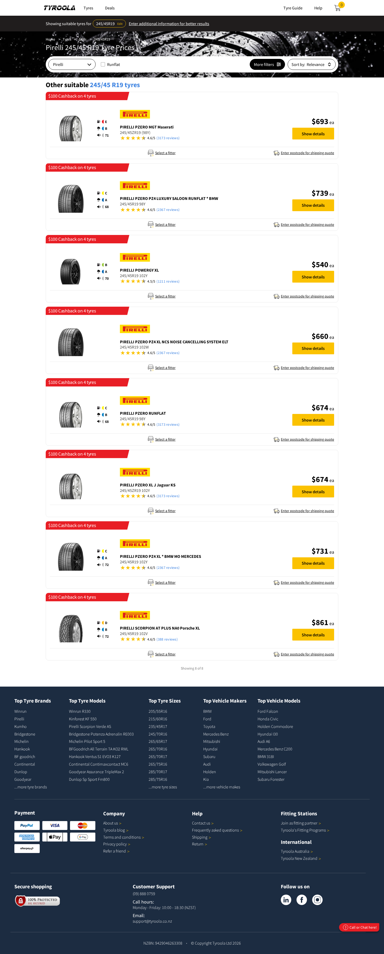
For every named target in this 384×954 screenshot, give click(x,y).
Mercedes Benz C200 (275, 748)
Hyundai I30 (268, 734)
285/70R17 (158, 771)
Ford (207, 718)
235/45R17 (158, 726)
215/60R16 (158, 718)
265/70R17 (158, 756)
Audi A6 (264, 741)
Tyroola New (299, 858)
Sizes (82, 39)
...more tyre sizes (163, 786)
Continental (24, 764)
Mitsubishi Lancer (272, 771)
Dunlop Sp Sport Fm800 (89, 779)
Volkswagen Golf (272, 764)
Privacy (115, 843)
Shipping (199, 837)
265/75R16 (158, 764)
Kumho (20, 726)
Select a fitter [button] (165, 152)
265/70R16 (158, 748)
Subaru (209, 756)
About (110, 823)
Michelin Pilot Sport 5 (87, 741)
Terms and (122, 837)
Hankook (22, 748)
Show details (313, 133)
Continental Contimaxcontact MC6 (98, 764)
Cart (343, 6)
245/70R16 (158, 734)
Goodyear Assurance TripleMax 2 (96, 771)
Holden (209, 771)
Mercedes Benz (216, 734)
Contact (201, 823)
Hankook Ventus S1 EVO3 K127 (95, 756)
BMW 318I (266, 756)
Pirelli (19, 718)
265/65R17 (158, 741)
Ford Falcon (268, 711)
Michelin (21, 741)
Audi (207, 764)
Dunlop (20, 771)
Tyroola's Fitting (303, 830)
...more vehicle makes (221, 786)
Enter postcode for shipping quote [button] (307, 152)
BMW (207, 711)
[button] (104, 128)
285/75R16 (158, 779)
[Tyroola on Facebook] (301, 900)
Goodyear (22, 779)
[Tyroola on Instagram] (317, 900)
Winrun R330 (80, 711)
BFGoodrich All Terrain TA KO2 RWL (98, 748)
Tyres (67, 39)
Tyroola (114, 830)
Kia (206, 779)
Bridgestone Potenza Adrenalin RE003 (101, 734)
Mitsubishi (211, 741)
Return (197, 843)
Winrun (20, 711)
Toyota (209, 726)
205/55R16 (158, 711)
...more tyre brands (30, 786)
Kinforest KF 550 (83, 718)
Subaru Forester (271, 779)
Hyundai (210, 748)
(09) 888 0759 (144, 893)
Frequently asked (215, 830)
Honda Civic (268, 718)
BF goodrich (24, 756)
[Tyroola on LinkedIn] (286, 900)
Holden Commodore (275, 726)
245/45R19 (102, 39)
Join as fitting (299, 823)
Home (50, 39)
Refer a (114, 851)
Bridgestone (24, 734)
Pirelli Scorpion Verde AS (90, 726)
